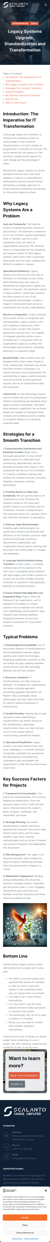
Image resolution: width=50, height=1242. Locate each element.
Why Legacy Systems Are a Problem (24, 84)
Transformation (20, 23)
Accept (25, 1217)
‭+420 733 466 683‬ (22, 1149)
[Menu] (45, 5)
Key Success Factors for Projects (22, 95)
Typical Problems (14, 91)
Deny (25, 1225)
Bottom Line (11, 99)
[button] (45, 1190)
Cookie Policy (17, 1238)
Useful (34, 23)
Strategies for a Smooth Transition (23, 88)
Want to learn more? (16, 102)
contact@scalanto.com (24, 1158)
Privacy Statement (31, 1238)
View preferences (25, 1232)
